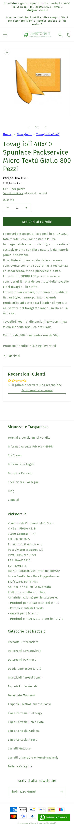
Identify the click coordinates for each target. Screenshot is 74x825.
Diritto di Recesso (20, 473)
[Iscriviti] (61, 791)
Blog (11, 491)
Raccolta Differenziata (23, 642)
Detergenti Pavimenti (22, 659)
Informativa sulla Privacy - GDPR (30, 446)
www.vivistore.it (31, 823)
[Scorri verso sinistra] (28, 127)
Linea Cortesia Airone (22, 739)
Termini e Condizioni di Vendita (29, 437)
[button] (5, 34)
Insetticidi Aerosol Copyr (25, 677)
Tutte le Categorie (20, 766)
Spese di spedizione (13, 193)
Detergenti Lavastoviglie (24, 651)
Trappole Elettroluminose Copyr (29, 704)
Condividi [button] (13, 356)
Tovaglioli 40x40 (47, 134)
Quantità (8, 199)
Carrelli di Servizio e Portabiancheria (33, 757)
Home (7, 134)
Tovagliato (24, 134)
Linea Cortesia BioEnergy (25, 713)
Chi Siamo (15, 455)
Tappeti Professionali (22, 686)
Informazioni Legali (21, 464)
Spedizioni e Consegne (23, 482)
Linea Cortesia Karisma (24, 731)
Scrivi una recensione (37, 390)
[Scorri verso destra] (45, 127)
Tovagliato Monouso (21, 695)
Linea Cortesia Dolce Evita (26, 722)
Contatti (13, 500)
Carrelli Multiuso (19, 748)
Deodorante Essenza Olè (24, 668)
